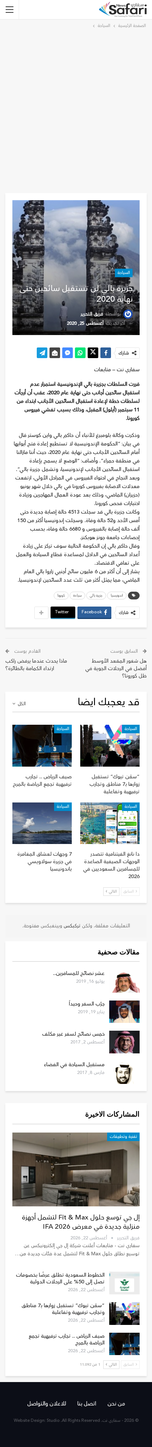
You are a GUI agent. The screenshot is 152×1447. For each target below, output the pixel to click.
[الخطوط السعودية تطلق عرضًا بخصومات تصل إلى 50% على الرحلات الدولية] (124, 1283)
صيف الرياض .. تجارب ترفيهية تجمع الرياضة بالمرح (67, 1339)
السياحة (123, 272)
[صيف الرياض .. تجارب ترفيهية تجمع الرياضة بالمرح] (42, 746)
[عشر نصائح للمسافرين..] (124, 981)
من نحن (116, 1403)
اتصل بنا (86, 1403)
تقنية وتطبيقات (123, 1136)
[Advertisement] (76, 109)
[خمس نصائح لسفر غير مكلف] (124, 1042)
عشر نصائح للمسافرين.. (79, 973)
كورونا (61, 595)
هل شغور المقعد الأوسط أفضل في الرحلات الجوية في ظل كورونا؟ (116, 668)
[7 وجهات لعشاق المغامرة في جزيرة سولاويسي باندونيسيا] (42, 823)
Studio (53, 1420)
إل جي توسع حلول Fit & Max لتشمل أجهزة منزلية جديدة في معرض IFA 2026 (81, 1222)
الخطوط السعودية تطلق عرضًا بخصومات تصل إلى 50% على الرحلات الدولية (60, 1278)
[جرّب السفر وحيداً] (124, 1012)
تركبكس (71, 926)
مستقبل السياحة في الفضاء (74, 1064)
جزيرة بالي (96, 595)
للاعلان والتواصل (46, 1403)
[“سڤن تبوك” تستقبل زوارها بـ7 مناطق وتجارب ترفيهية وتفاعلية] (110, 746)
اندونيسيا (117, 595)
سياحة (77, 595)
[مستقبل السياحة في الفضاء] (124, 1072)
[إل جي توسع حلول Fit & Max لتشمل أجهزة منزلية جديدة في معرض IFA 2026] (76, 1170)
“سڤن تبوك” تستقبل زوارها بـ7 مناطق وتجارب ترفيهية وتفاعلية (63, 1308)
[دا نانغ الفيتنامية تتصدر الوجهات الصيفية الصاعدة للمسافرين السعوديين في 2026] (110, 823)
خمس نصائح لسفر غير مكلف (73, 1034)
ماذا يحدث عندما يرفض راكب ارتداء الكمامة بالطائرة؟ (36, 665)
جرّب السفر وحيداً (87, 1004)
